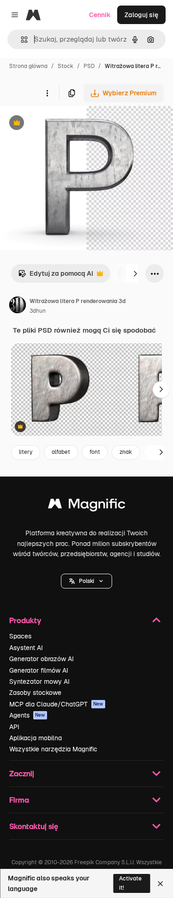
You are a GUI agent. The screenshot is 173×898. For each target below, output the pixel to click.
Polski (86, 581)
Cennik (100, 15)
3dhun (38, 311)
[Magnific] (86, 506)
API (14, 727)
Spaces (20, 636)
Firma (19, 800)
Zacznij (21, 773)
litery (25, 452)
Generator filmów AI (38, 670)
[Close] (160, 883)
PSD (89, 66)
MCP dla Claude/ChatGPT (56, 704)
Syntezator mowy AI (39, 681)
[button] (86, 581)
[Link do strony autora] (17, 306)
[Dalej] (135, 273)
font (94, 452)
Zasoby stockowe (35, 692)
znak (125, 452)
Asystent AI (26, 648)
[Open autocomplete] (20, 39)
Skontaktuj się (33, 826)
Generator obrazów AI (41, 659)
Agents (27, 715)
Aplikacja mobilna (35, 738)
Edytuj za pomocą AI (55, 276)
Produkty (25, 620)
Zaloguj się (141, 15)
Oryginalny (63, 123)
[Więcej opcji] (47, 93)
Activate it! (130, 883)
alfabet (61, 452)
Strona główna (28, 66)
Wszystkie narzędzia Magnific (53, 749)
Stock (65, 66)
